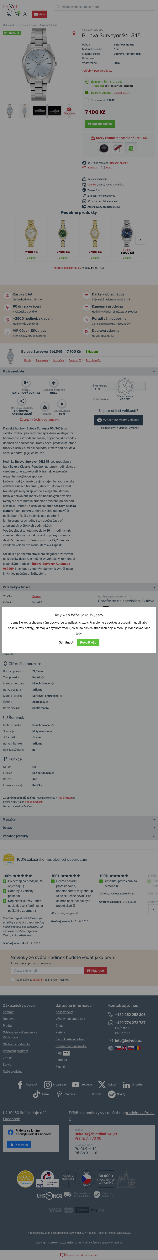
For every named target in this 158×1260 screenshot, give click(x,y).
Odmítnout (66, 642)
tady (79, 633)
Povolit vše (88, 642)
